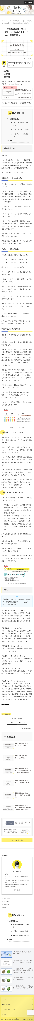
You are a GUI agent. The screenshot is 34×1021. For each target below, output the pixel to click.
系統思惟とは (14, 119)
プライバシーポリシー (8, 1009)
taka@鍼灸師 (17, 871)
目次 (14, 113)
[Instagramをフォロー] (18, 890)
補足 (11, 140)
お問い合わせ (6, 1004)
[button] (22, 722)
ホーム (4, 999)
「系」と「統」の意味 (21, 129)
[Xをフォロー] (15, 890)
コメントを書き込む (17, 840)
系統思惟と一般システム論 (21, 124)
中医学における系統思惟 (21, 135)
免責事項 (4, 1014)
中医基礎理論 (7, 714)
